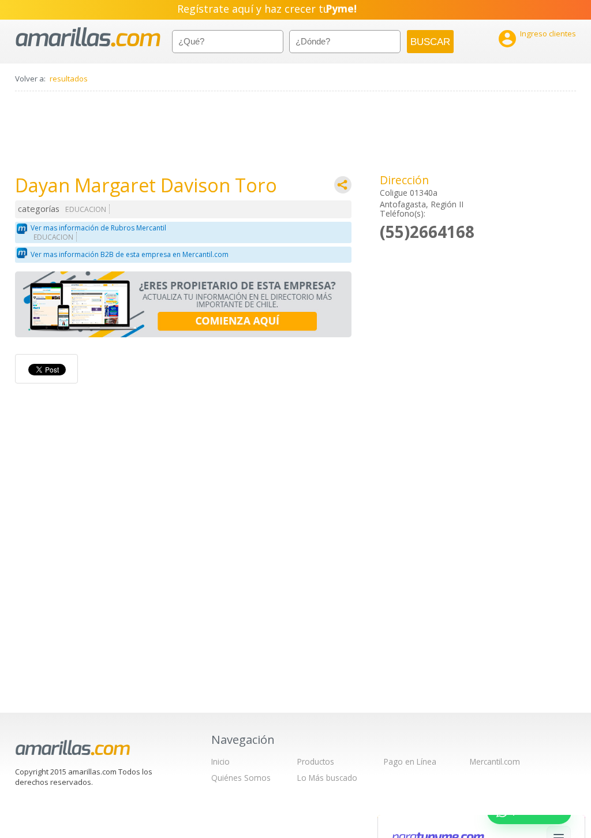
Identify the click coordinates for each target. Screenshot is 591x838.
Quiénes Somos (241, 777)
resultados (69, 78)
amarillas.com (88, 37)
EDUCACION (85, 209)
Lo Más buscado (327, 777)
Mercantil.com (495, 761)
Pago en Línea (410, 761)
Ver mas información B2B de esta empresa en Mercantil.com (130, 254)
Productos (315, 761)
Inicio (220, 761)
